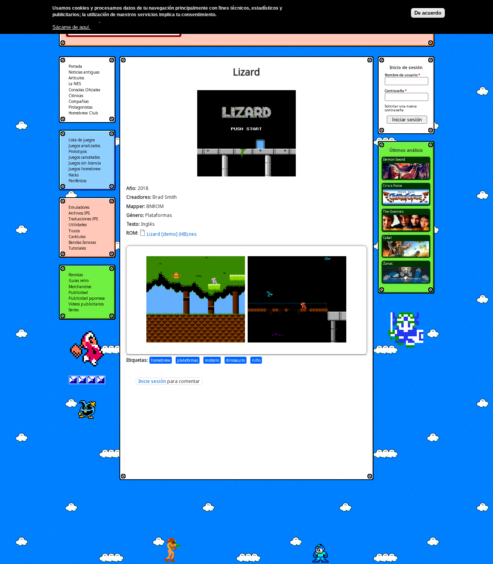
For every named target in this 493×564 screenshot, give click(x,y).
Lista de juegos (82, 140)
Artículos (76, 78)
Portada (75, 66)
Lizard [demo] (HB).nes (172, 234)
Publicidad (78, 292)
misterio (212, 360)
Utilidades (78, 224)
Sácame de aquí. (71, 27)
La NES (75, 83)
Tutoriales (77, 248)
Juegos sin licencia (85, 163)
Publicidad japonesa (87, 298)
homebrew (160, 360)
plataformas (187, 360)
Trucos (74, 230)
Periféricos (77, 180)
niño (256, 360)
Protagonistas (80, 107)
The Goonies (393, 211)
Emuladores (79, 207)
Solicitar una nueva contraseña (401, 108)
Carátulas (77, 236)
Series (74, 309)
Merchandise (80, 286)
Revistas (76, 274)
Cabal (387, 237)
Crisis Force (392, 185)
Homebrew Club (83, 113)
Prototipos (78, 151)
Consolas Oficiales (84, 89)
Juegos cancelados (84, 157)
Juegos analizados (84, 145)
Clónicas (76, 95)
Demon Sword (394, 159)
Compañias (79, 101)
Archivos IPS (79, 213)
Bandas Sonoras (82, 242)
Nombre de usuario (402, 75)
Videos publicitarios (86, 304)
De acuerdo (427, 13)
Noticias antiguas (84, 72)
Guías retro (79, 280)
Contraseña (396, 91)
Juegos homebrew (85, 168)
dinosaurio (235, 360)
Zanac (388, 263)
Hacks (74, 175)
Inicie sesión (152, 381)
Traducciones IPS (83, 219)
